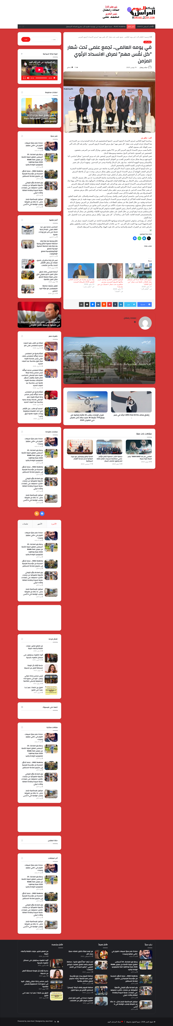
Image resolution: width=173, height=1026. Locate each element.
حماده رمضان (143, 67)
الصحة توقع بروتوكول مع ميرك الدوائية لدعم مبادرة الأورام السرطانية (82, 459)
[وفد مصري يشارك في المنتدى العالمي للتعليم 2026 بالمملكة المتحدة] (81, 270)
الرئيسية (147, 37)
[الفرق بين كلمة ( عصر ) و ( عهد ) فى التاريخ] (51, 690)
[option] (109, 360)
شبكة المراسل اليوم (114, 1022)
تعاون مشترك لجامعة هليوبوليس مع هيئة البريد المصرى (48, 288)
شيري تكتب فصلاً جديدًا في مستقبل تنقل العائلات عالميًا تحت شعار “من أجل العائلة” (139, 281)
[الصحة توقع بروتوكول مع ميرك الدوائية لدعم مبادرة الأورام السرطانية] (80, 447)
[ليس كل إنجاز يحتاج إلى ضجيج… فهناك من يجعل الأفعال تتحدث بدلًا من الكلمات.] (27, 264)
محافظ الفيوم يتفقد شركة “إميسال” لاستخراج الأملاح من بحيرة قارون (80, 989)
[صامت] (28, 78)
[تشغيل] (54, 78)
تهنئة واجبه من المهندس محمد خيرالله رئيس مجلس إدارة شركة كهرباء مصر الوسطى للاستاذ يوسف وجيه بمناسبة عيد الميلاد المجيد (32, 397)
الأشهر (39, 524)
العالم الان (140, 37)
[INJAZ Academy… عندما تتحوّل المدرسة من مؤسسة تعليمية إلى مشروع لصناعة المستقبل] (51, 174)
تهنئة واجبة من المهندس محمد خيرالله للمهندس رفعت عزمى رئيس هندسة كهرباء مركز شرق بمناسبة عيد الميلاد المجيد (32, 358)
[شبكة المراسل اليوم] (128, 12)
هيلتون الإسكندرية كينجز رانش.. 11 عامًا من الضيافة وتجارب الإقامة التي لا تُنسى (33, 202)
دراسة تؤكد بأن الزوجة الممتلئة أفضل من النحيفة (33, 667)
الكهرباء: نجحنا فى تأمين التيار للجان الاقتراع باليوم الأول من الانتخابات (80, 999)
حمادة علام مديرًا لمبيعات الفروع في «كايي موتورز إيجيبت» (34, 145)
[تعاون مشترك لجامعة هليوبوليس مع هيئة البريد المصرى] (27, 289)
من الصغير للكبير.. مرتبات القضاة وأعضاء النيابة (34, 647)
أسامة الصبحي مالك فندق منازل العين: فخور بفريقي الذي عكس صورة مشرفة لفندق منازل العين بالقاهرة (47, 275)
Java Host (30, 1021)
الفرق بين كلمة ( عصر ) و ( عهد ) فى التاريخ (33, 689)
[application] (39, 70)
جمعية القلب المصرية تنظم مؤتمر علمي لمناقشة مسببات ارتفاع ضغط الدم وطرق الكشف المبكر (109, 459)
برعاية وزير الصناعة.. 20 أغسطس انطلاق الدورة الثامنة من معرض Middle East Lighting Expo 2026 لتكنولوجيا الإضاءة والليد (32, 159)
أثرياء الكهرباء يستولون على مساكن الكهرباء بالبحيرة (33, 656)
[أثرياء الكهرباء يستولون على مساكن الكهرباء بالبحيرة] (51, 658)
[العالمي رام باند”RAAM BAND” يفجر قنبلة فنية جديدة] (139, 447)
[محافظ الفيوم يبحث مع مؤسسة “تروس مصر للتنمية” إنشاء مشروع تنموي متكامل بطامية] (101, 979)
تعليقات (25, 524)
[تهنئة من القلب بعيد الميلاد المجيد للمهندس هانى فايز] (51, 346)
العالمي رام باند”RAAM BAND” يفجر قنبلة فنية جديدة (140, 457)
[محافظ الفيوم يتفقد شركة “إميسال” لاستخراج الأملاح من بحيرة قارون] (101, 990)
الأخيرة (53, 524)
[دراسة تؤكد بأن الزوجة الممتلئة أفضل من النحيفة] (51, 668)
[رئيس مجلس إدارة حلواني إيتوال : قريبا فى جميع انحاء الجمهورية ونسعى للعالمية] (51, 679)
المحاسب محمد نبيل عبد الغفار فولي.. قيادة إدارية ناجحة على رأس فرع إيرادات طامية (48, 230)
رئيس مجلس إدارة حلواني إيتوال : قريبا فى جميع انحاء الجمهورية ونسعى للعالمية (33, 678)
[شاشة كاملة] (24, 78)
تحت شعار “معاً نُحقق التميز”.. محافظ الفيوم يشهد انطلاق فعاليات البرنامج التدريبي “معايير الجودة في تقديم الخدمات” (80, 965)
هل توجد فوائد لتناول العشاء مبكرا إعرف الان (80, 952)
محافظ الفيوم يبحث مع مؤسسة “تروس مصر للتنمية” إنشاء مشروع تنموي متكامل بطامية (81, 979)
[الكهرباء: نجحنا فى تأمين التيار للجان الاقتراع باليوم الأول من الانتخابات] (101, 1001)
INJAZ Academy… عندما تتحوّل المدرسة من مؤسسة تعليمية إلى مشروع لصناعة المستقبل (40, 118)
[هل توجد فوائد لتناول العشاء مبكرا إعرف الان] (101, 954)
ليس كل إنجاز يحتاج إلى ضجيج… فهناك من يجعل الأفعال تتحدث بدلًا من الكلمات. (47, 263)
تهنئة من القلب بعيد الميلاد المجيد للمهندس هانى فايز (33, 344)
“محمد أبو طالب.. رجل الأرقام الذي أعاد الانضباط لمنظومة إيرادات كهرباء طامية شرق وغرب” (33, 412)
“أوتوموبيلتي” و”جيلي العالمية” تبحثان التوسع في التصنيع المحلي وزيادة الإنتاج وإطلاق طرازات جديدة (126, 361)
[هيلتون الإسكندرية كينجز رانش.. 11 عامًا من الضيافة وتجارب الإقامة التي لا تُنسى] (51, 202)
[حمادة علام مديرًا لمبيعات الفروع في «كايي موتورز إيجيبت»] (51, 146)
